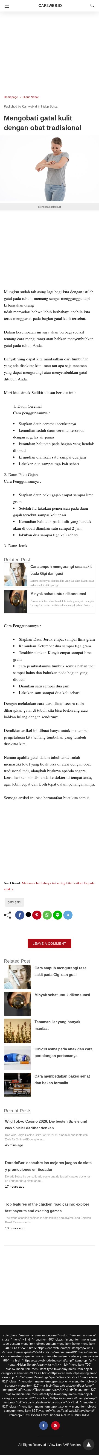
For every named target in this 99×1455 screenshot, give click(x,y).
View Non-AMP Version (65, 1444)
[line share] (57, 915)
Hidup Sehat (30, 97)
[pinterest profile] (55, 1425)
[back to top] (88, 1444)
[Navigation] (5, 6)
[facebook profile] (43, 1425)
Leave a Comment (49, 943)
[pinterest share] (36, 915)
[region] (49, 51)
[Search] (91, 6)
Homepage (11, 97)
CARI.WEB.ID (50, 6)
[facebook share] (19, 915)
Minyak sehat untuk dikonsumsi (58, 594)
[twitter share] (28, 914)
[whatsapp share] (47, 915)
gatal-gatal (14, 902)
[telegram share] (68, 915)
